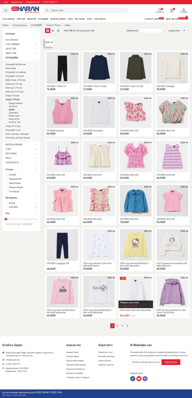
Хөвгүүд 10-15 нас (15, 91)
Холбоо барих (72, 356)
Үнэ (8, 213)
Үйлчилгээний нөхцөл (76, 365)
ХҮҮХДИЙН (36, 25)
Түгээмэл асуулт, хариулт (78, 377)
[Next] (127, 325)
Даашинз (13, 112)
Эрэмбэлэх (132, 30)
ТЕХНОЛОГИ (12, 162)
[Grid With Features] (53, 30)
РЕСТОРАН (11, 153)
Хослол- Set (14, 122)
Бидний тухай (17, 2)
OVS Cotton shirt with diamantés (135, 310)
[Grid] (47, 30)
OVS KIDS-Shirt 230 (129, 130)
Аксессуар (11, 68)
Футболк (13, 106)
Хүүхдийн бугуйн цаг (16, 64)
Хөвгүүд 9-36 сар (14, 84)
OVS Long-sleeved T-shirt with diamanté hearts (97, 264)
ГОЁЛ (8, 149)
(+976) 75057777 (50, 2)
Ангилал (10, 33)
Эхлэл (5, 25)
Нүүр (6, 2)
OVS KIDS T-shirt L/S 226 (94, 86)
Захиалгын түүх (105, 352)
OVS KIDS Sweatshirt (93, 130)
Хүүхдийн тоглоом (15, 76)
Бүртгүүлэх (171, 362)
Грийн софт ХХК (19, 395)
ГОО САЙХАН (13, 44)
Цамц (67, 25)
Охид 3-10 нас (53, 25)
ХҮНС (8, 158)
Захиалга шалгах (106, 365)
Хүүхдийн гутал (13, 130)
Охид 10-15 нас (13, 126)
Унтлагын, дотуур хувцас (18, 137)
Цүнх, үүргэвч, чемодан (17, 134)
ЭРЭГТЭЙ (11, 48)
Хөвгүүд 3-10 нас (14, 88)
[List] (58, 30)
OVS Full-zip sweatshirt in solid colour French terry (171, 311)
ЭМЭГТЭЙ (11, 53)
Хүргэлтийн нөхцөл (75, 360)
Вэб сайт (6, 395)
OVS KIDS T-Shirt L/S (56, 86)
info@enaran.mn (33, 2)
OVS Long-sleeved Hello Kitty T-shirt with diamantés (134, 264)
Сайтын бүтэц (104, 360)
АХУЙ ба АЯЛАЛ (14, 144)
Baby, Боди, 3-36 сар (15, 80)
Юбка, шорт (14, 116)
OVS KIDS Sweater (55, 130)
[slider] (6, 219)
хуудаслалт (174, 30)
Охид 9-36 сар (12, 95)
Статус (9, 169)
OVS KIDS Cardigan (166, 86)
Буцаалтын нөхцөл (74, 373)
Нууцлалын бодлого (75, 369)
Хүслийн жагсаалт (106, 356)
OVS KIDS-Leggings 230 (58, 263)
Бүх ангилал (12, 39)
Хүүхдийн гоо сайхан (16, 72)
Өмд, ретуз (14, 119)
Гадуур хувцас (16, 103)
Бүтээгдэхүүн (20, 25)
